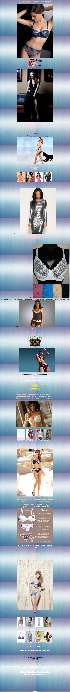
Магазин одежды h (61, 666)
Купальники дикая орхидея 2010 (34, 667)
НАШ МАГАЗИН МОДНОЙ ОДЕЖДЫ (35, 377)
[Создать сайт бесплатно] (35, 691)
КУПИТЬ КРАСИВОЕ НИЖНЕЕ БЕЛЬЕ (35, 672)
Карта (35, 668)
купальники (35, 646)
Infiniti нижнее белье (18, 666)
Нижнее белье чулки (52, 666)
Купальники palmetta (36, 666)
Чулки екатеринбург (46, 667)
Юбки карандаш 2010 (27, 666)
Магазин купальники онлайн (8, 666)
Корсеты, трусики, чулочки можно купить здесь (35, 546)
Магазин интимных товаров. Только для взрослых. (35, 650)
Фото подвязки (44, 666)
